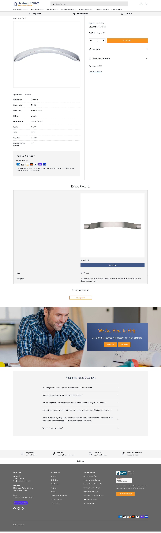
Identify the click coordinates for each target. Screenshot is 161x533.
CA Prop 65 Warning (95, 71)
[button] (146, 4)
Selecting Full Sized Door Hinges (93, 495)
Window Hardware (85, 10)
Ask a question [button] (80, 297)
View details (112, 265)
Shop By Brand (102, 10)
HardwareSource (21, 525)
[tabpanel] (46, 122)
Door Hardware (35, 10)
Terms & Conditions (57, 499)
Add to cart (127, 40)
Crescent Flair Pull (22, 18)
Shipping (53, 487)
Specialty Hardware (67, 10)
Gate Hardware (51, 10)
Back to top (80, 461)
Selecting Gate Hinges (90, 499)
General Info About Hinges (91, 480)
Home (14, 18)
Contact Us (110, 344)
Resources (124, 344)
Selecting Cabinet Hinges (91, 491)
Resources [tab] (28, 94)
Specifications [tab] (17, 94)
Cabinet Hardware (19, 10)
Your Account (55, 483)
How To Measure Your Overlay (92, 483)
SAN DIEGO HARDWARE (125, 494)
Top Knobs (92, 23)
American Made (116, 10)
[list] (47, 54)
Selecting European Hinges (91, 487)
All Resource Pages (89, 503)
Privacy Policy (55, 503)
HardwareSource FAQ (90, 476)
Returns (53, 491)
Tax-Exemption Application (59, 495)
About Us (54, 476)
